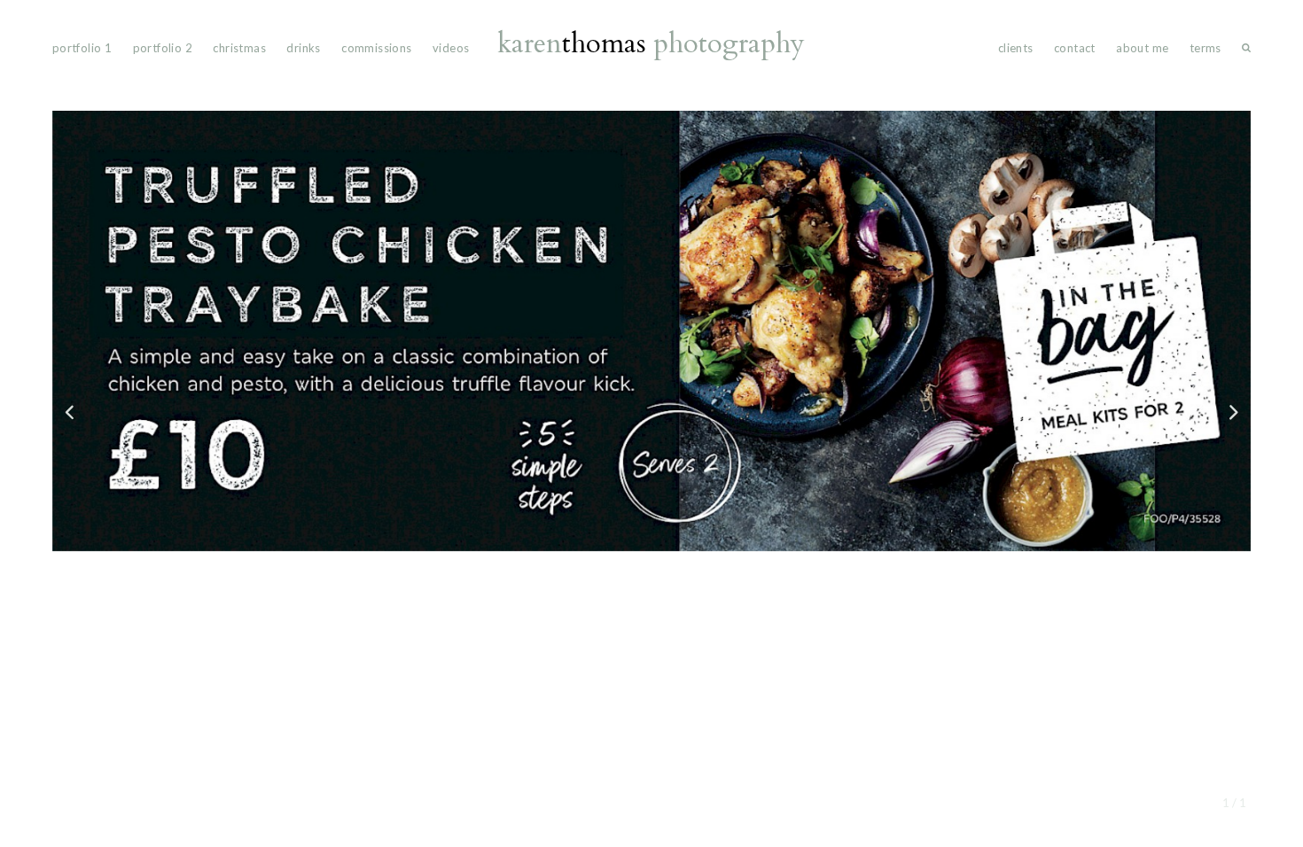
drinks (303, 48)
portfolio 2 (162, 48)
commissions (376, 48)
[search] (1246, 51)
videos (451, 48)
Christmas (239, 48)
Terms (1205, 48)
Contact (1075, 48)
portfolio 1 (82, 48)
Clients (1016, 48)
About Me (1142, 48)
